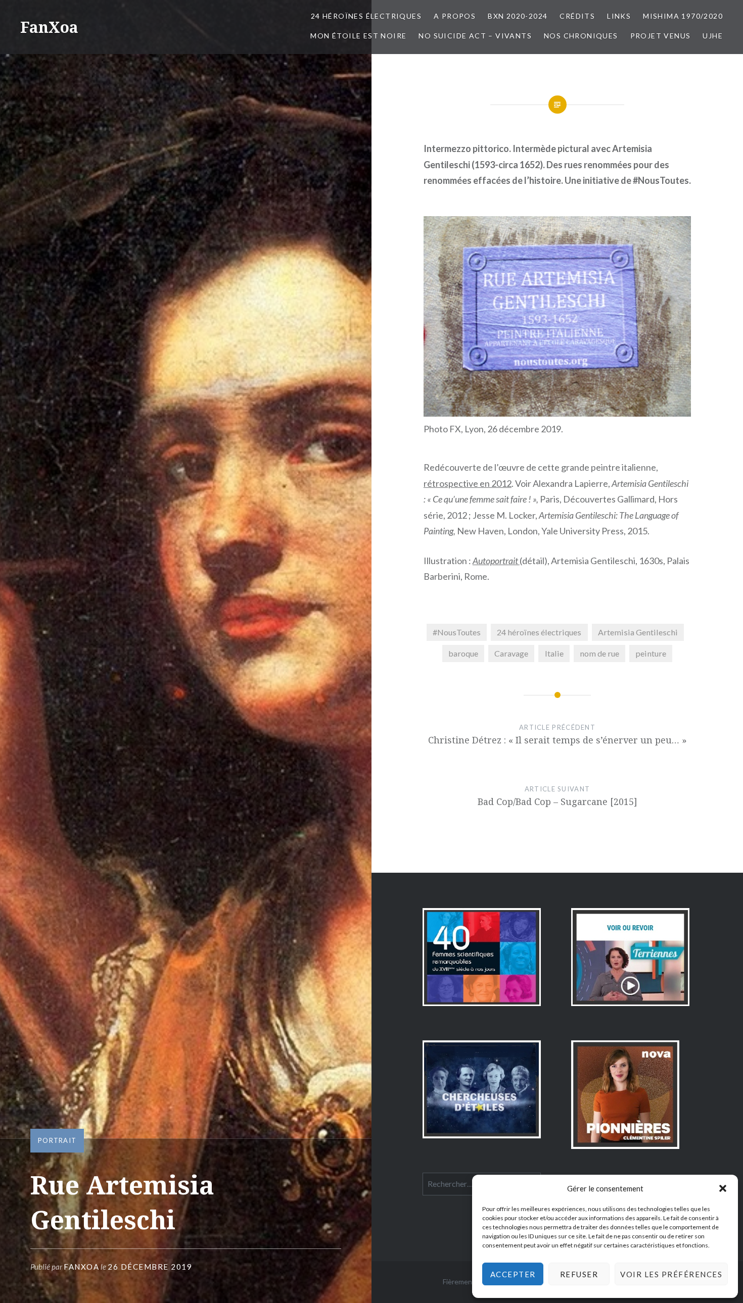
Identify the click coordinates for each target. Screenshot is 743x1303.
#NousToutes (457, 632)
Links (619, 16)
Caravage (511, 653)
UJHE (713, 35)
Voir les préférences (671, 1274)
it (516, 560)
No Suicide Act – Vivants (475, 35)
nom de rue (599, 653)
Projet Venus (660, 35)
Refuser (579, 1274)
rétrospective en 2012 (468, 483)
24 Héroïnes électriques (366, 16)
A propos (455, 16)
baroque (463, 653)
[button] (723, 1188)
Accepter (513, 1274)
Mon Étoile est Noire (358, 35)
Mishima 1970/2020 (683, 16)
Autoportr (490, 560)
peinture (650, 653)
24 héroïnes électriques (539, 632)
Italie (554, 653)
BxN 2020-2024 (517, 16)
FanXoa (49, 27)
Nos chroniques (581, 35)
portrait (57, 1140)
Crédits (577, 16)
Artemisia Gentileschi (638, 632)
